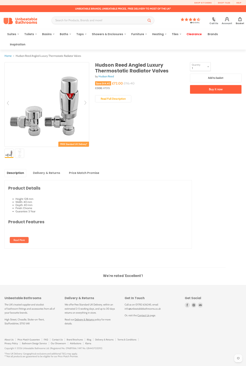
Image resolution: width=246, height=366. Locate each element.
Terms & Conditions (126, 339)
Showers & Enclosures (108, 34)
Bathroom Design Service (34, 343)
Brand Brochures (75, 339)
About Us (9, 339)
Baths (64, 34)
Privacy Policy (11, 343)
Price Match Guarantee (28, 339)
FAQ (46, 339)
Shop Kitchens (203, 2)
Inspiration (17, 44)
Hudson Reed (106, 76)
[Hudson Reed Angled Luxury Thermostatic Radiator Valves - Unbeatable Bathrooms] (9, 153)
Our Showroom (58, 343)
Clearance (194, 34)
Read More (19, 240)
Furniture (138, 34)
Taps (80, 34)
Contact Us (143, 315)
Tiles (175, 34)
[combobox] (98, 20)
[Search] (149, 20)
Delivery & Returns (84, 319)
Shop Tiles (224, 2)
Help (238, 2)
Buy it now (216, 89)
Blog (89, 339)
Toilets (29, 34)
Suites (12, 34)
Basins (47, 34)
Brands (213, 34)
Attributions (75, 343)
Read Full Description (113, 98)
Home (8, 55)
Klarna (88, 343)
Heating (158, 34)
